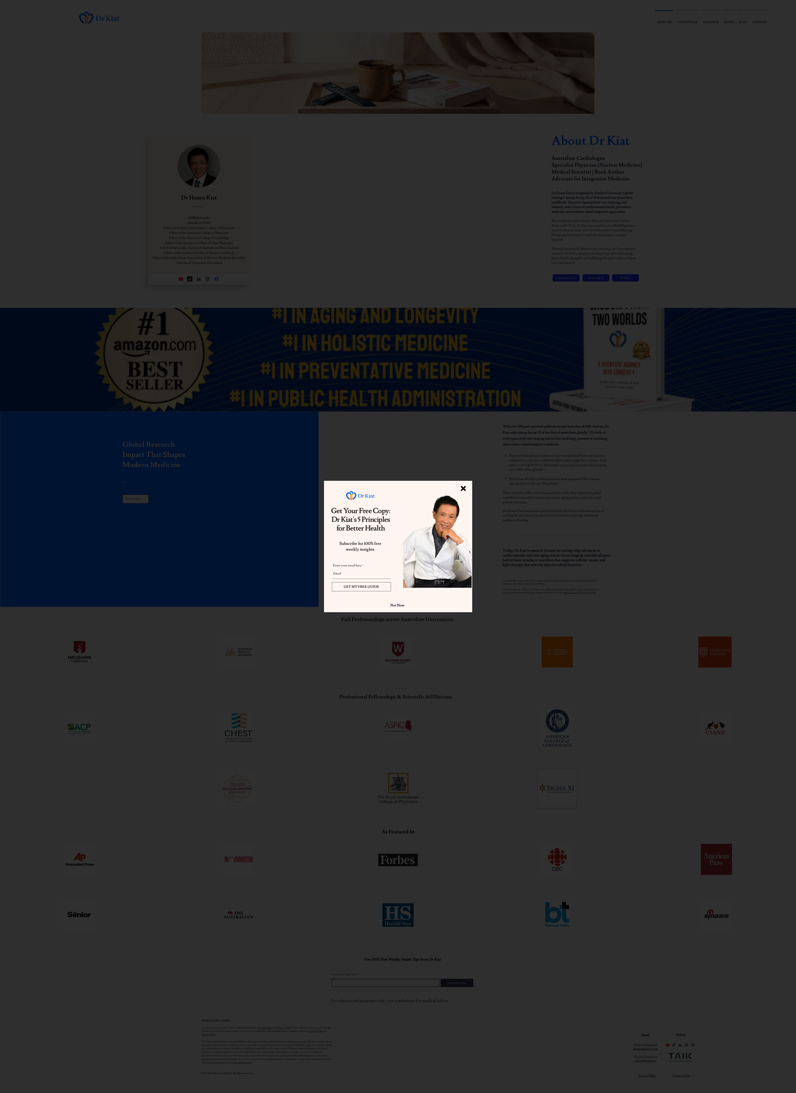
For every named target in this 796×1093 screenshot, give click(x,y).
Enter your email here (347, 565)
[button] (463, 488)
